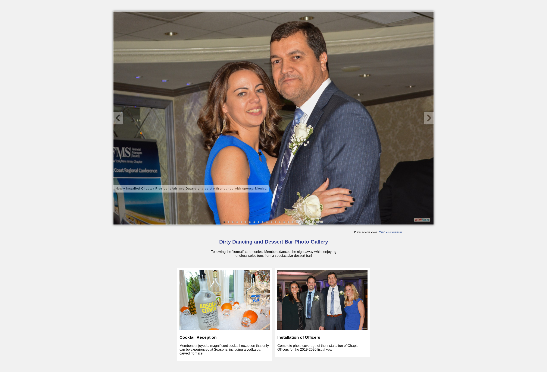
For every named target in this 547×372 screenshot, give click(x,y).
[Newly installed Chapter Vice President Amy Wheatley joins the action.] (267, 222)
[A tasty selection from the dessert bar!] (246, 222)
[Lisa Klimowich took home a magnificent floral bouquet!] (310, 222)
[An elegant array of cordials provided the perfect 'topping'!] (284, 222)
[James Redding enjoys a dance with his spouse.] (241, 222)
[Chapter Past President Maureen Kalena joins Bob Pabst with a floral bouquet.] (301, 222)
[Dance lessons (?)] (293, 222)
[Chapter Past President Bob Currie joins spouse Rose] (250, 222)
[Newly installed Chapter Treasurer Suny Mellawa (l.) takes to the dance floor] (271, 222)
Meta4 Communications (390, 231)
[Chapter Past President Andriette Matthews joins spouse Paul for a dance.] (280, 222)
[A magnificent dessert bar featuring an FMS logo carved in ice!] (233, 222)
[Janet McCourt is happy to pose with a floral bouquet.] (318, 222)
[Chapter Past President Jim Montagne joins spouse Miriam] (237, 222)
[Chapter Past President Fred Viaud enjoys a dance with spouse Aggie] (254, 222)
